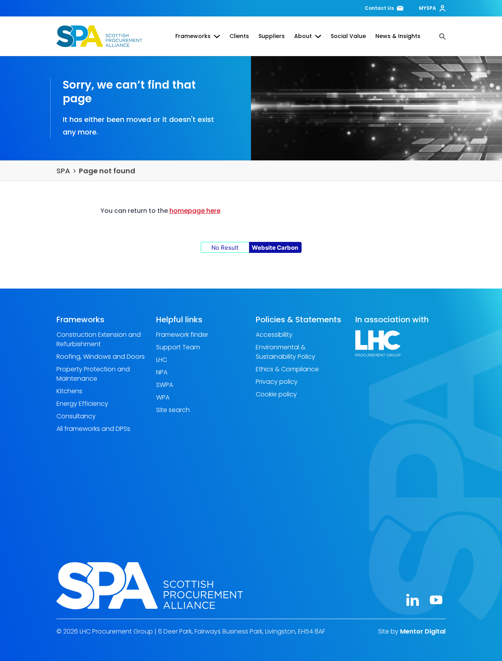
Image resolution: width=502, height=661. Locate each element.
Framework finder (182, 334)
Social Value (348, 36)
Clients (239, 36)
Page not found (107, 171)
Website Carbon (275, 247)
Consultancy (76, 416)
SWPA (164, 384)
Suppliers (271, 36)
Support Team (178, 347)
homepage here (194, 210)
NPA (161, 372)
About (303, 36)
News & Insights (397, 36)
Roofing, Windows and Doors (100, 356)
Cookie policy (276, 394)
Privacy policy (277, 381)
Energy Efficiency (82, 403)
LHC (161, 359)
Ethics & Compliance (287, 369)
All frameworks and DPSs (93, 428)
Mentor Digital (423, 631)
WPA (162, 397)
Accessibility (274, 334)
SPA (63, 171)
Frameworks (193, 36)
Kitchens (69, 391)
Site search (173, 409)
